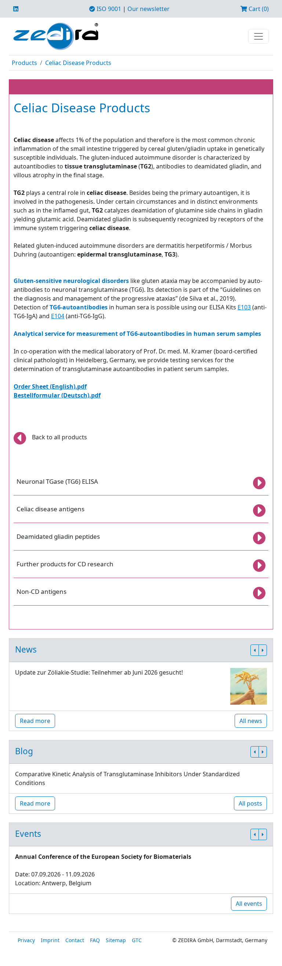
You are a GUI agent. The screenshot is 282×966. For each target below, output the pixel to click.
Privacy (26, 940)
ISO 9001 (108, 9)
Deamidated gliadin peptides (58, 536)
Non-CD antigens (41, 591)
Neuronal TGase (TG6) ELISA (57, 481)
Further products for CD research (65, 564)
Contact (74, 940)
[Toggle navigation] (258, 36)
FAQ (95, 940)
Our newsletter (148, 9)
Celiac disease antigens (50, 509)
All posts (250, 803)
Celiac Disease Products (78, 63)
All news (250, 721)
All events (249, 904)
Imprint (50, 940)
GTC (137, 940)
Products (24, 63)
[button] (254, 650)
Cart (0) (258, 9)
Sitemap (116, 940)
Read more (35, 721)
